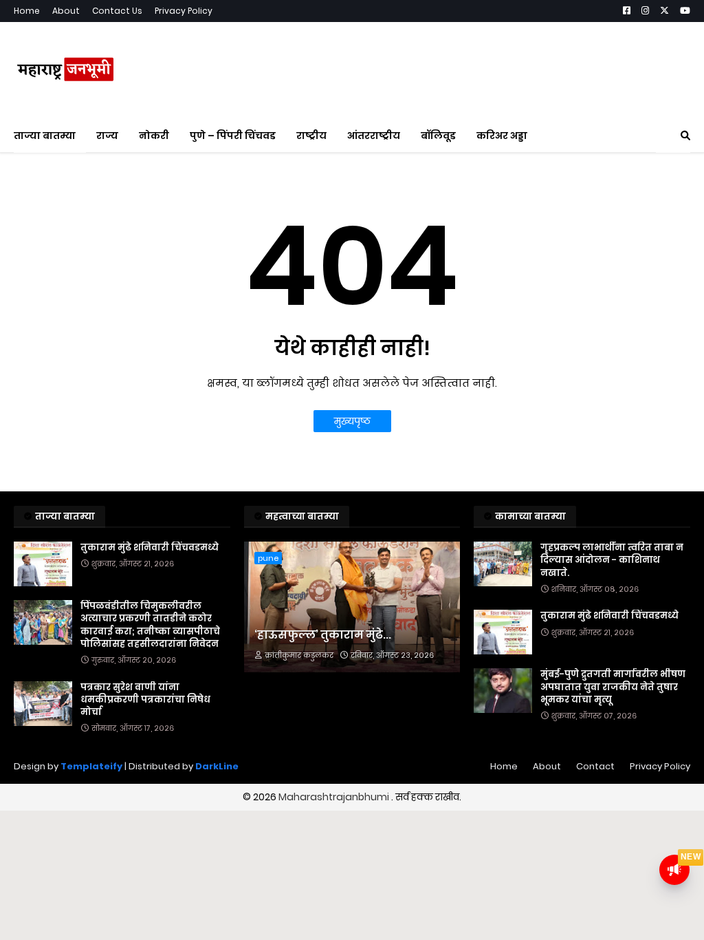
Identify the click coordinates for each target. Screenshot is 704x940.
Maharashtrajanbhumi (334, 797)
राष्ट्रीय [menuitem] (311, 135)
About (66, 11)
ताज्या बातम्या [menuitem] (45, 135)
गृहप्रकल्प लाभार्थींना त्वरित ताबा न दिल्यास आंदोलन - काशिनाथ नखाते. (611, 560)
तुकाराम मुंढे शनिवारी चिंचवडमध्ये (149, 548)
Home (27, 11)
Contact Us (117, 11)
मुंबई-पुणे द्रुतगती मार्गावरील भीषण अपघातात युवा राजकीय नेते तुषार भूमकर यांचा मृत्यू (612, 686)
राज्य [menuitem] (107, 135)
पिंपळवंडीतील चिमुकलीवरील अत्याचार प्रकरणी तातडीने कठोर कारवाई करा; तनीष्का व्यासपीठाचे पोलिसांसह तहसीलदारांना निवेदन (150, 625)
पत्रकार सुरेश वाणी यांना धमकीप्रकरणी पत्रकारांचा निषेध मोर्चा (145, 699)
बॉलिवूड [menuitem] (438, 135)
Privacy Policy (183, 11)
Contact (595, 766)
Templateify (91, 766)
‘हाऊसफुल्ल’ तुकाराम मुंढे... (322, 635)
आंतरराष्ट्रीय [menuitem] (373, 135)
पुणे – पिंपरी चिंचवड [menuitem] (233, 135)
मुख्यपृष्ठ (352, 421)
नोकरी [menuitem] (154, 135)
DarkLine (217, 766)
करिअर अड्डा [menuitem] (501, 135)
